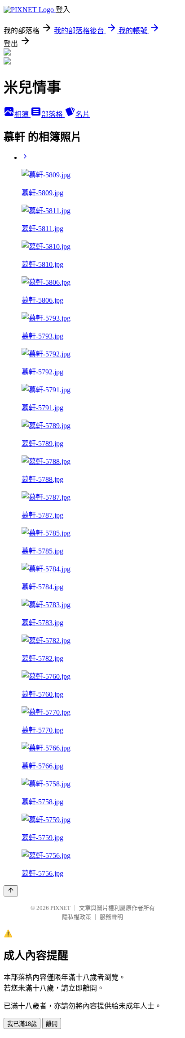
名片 (82, 114)
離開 (51, 1024)
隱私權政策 (76, 917)
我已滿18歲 (22, 1024)
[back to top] (11, 890)
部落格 (53, 114)
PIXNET (60, 908)
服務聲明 (111, 917)
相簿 (22, 114)
